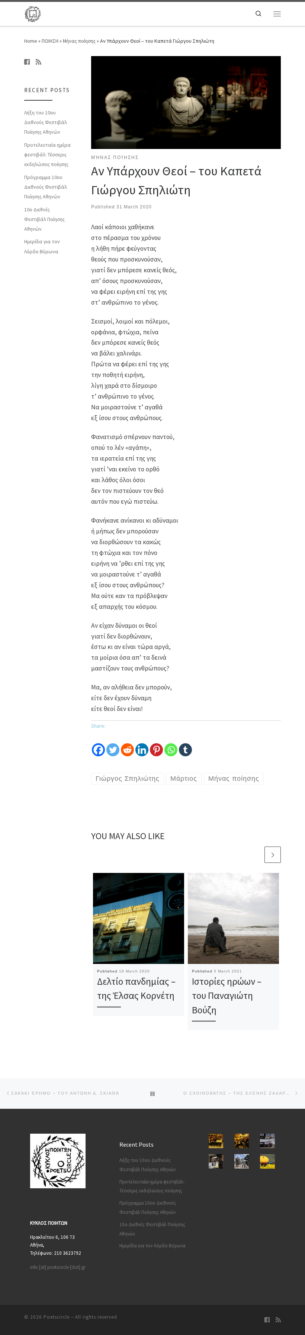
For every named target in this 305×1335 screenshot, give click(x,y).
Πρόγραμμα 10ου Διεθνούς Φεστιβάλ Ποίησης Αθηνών (45, 187)
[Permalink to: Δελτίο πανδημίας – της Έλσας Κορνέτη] (138, 918)
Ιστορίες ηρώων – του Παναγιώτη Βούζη (226, 995)
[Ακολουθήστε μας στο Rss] (38, 62)
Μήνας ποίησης (79, 41)
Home (30, 41)
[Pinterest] (156, 744)
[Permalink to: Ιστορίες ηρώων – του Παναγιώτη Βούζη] (233, 918)
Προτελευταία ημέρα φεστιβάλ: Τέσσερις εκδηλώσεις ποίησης (47, 155)
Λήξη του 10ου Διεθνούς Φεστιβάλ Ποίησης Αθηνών (45, 122)
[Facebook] (98, 744)
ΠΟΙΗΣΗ (50, 41)
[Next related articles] (272, 855)
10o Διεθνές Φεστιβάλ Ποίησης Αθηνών (44, 219)
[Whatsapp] (170, 744)
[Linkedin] (141, 744)
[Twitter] (112, 744)
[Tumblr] (185, 744)
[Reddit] (127, 744)
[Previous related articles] (255, 855)
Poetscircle (57, 1317)
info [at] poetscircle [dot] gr (58, 1267)
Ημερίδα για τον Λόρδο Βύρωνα (42, 246)
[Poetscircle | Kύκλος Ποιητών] (32, 12)
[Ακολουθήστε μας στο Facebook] (27, 62)
